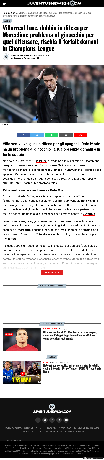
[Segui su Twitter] (45, 420)
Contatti (40, 427)
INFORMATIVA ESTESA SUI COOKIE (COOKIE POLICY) (42, 431)
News (14, 13)
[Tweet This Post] (37, 135)
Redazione (51, 427)
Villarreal (41, 161)
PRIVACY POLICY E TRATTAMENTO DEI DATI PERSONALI (79, 427)
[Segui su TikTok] (59, 420)
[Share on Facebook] (23, 135)
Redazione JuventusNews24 (26, 58)
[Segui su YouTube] (66, 420)
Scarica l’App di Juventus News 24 (19, 427)
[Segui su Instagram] (52, 420)
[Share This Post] (52, 135)
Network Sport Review (74, 431)
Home (6, 13)
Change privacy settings (93, 458)
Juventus (89, 214)
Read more (51, 272)
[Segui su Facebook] (38, 420)
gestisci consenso (14, 440)
